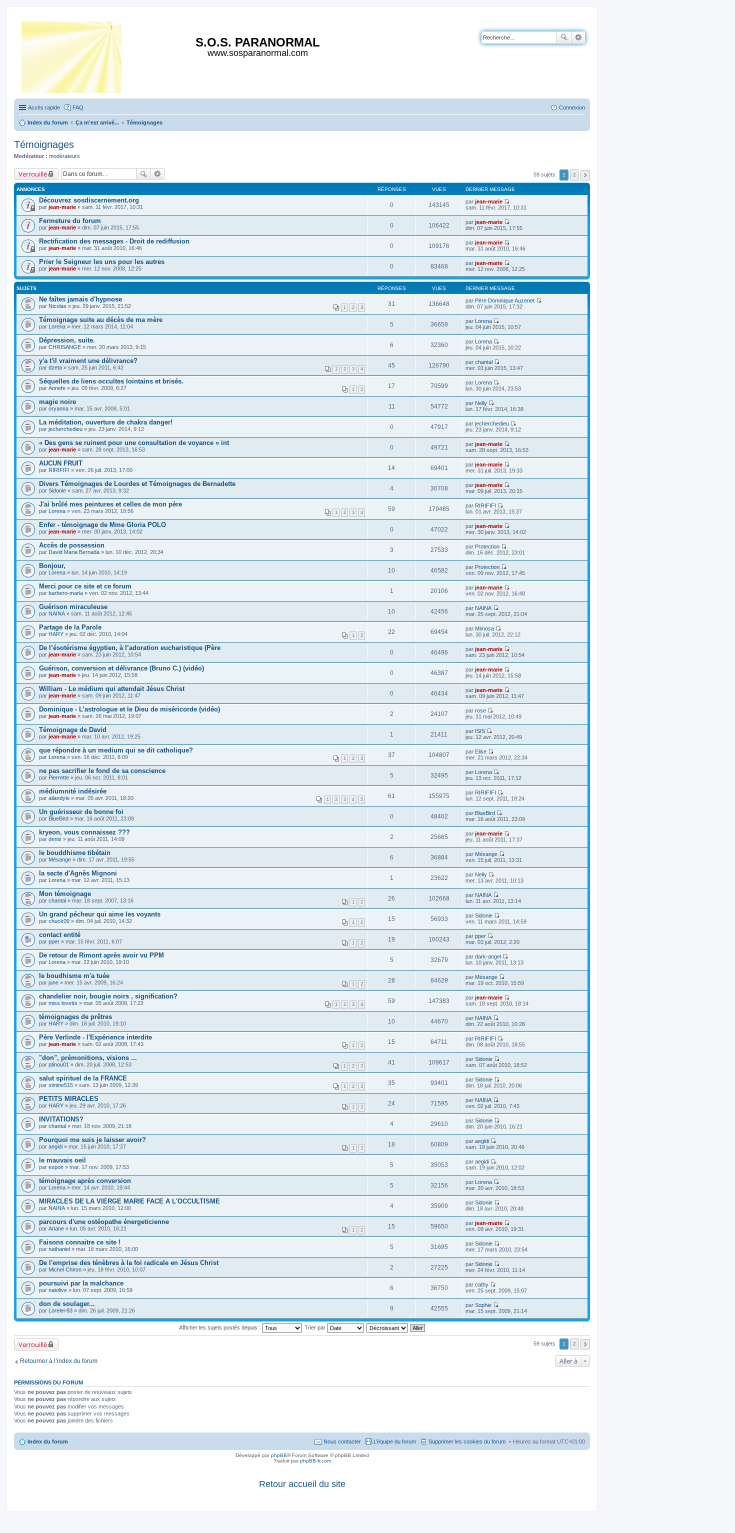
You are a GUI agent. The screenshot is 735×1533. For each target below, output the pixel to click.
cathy (481, 1285)
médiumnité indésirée (72, 791)
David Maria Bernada (74, 552)
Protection (487, 547)
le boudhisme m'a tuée (74, 976)
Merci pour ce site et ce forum (85, 586)
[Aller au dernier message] (507, 201)
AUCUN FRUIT (60, 463)
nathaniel (59, 1249)
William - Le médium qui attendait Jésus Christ (111, 688)
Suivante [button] (585, 175)
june (53, 983)
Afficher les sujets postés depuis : (220, 1327)
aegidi (55, 1147)
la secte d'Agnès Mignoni (78, 873)
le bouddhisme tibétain (74, 852)
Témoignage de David (72, 730)
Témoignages (44, 144)
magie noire (57, 402)
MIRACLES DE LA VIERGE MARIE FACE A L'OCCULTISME (129, 1201)
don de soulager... (67, 1304)
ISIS (480, 731)
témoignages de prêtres (75, 1016)
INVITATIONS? (61, 1119)
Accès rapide (44, 107)
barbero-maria (65, 593)
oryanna (58, 409)
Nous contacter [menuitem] (342, 1441)
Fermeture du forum (70, 220)
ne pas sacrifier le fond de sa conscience (102, 770)
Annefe (57, 388)
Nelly (481, 403)
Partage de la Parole (70, 627)
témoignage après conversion (85, 1180)
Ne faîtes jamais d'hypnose (80, 299)
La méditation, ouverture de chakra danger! (105, 422)
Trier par (315, 1327)
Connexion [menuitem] (572, 107)
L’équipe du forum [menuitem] (395, 1441)
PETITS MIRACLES (68, 1098)
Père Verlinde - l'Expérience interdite (95, 1037)
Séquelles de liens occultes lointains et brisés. (111, 381)
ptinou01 (58, 1065)
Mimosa (484, 629)
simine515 (60, 1085)
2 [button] (574, 175)
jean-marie (62, 207)
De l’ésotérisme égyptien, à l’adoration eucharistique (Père (129, 648)
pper (54, 941)
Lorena (57, 327)
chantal (483, 362)
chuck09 (59, 921)
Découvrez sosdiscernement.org (89, 200)
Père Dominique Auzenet (504, 301)
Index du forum (48, 1441)
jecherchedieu (65, 429)
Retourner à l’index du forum (59, 1361)
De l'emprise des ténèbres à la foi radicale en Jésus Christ (128, 1262)
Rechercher (564, 38)
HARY (56, 634)
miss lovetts (63, 1003)
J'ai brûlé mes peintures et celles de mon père (110, 504)
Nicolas (57, 306)
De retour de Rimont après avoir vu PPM (101, 955)
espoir (56, 1167)
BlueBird (58, 819)
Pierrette (58, 777)
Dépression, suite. (67, 340)
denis (55, 839)
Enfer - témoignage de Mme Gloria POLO (102, 524)
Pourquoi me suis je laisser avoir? (92, 1140)
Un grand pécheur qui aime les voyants (99, 914)
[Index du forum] (72, 55)
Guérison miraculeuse (73, 606)
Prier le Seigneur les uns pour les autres (101, 262)
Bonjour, (52, 566)
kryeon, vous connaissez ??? (84, 832)
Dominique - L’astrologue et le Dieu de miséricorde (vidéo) (129, 709)
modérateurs (64, 156)
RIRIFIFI (59, 470)
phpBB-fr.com (315, 1461)
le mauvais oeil (62, 1160)
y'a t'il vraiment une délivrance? (88, 360)
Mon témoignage (65, 894)
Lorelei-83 (60, 1311)
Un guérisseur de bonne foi (81, 812)
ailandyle (59, 798)
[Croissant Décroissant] (387, 1327)
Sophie (483, 1305)
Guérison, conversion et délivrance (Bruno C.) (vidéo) (121, 668)
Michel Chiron (65, 1269)
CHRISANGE (64, 347)
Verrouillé (32, 174)
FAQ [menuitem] (78, 107)
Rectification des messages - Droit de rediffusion (114, 241)
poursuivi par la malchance (81, 1283)
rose (480, 711)
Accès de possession (71, 545)
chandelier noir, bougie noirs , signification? (108, 996)
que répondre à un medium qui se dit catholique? (116, 750)
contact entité (59, 934)
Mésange (59, 859)
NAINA (56, 613)
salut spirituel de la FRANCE (83, 1078)
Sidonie (57, 491)
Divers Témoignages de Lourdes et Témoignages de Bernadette (137, 484)
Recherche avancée (578, 38)
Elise (480, 751)
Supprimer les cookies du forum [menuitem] (467, 1441)
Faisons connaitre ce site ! (79, 1242)
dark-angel (488, 957)
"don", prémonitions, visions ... (88, 1058)
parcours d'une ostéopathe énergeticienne (104, 1222)
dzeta (55, 367)
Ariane (56, 1229)
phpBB (279, 1455)
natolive (57, 1290)
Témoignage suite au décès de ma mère (100, 320)
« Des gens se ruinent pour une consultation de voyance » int (134, 442)
